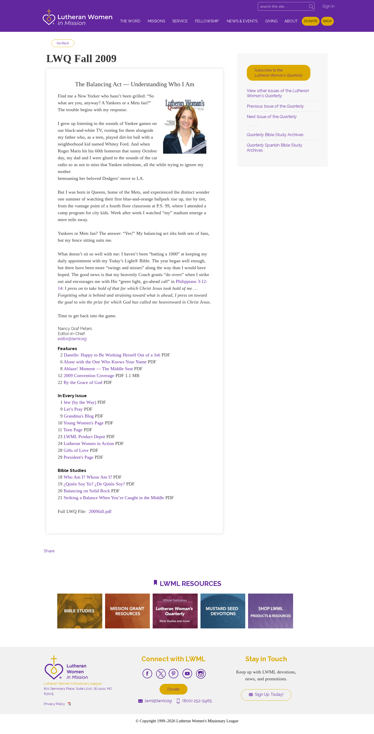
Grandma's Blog (79, 416)
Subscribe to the (279, 72)
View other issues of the (278, 93)
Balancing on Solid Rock (87, 490)
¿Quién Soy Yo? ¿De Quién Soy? (95, 483)
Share (49, 551)
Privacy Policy (54, 704)
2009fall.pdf (100, 511)
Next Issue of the (272, 116)
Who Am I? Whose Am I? (88, 477)
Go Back (63, 43)
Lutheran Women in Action (89, 443)
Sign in (328, 6)
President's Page (79, 457)
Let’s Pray (73, 409)
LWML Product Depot (84, 436)
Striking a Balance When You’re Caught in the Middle (114, 497)
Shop (327, 21)
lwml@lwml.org (158, 700)
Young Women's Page (83, 422)
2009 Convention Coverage (89, 375)
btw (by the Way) (80, 402)
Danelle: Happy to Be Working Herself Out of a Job (112, 354)
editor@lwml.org (72, 338)
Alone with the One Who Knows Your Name (105, 361)
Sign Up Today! (268, 694)
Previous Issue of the (275, 106)
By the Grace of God (84, 382)
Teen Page (72, 429)
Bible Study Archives (275, 134)
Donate (311, 21)
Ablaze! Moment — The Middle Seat (98, 368)
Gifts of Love (76, 450)
